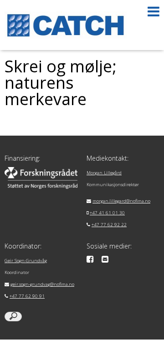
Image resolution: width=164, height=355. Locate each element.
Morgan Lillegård (104, 173)
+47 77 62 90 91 (27, 296)
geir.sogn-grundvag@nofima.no (42, 284)
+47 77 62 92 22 (109, 225)
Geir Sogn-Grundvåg (26, 261)
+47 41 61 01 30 (107, 213)
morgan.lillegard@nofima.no (121, 201)
